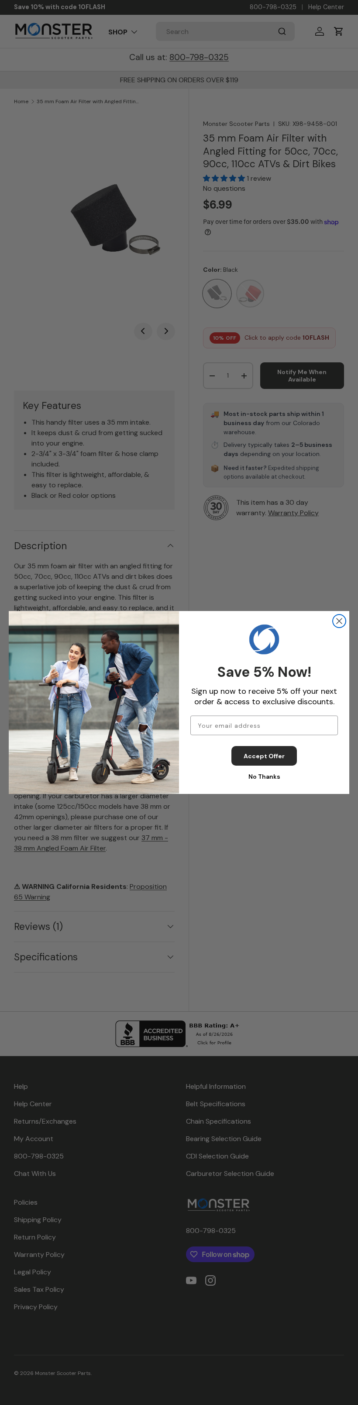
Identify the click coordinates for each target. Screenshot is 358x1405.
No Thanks (264, 776)
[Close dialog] (339, 621)
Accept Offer (264, 756)
